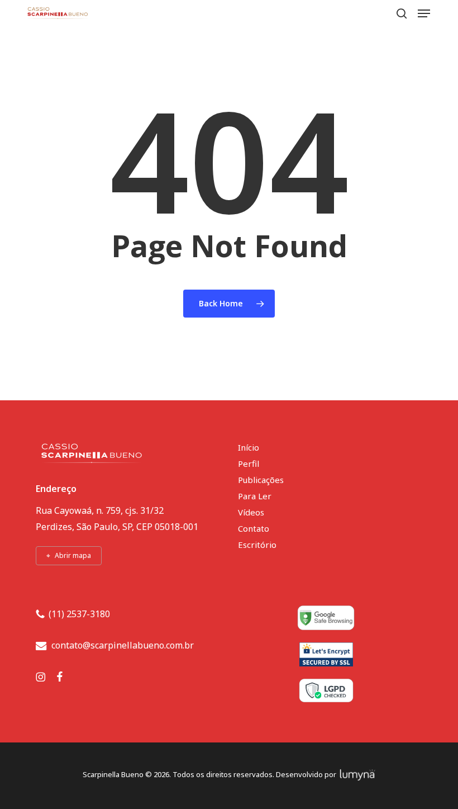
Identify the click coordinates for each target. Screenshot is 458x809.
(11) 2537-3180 (79, 614)
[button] (424, 13)
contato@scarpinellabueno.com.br (122, 645)
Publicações (261, 479)
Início (248, 447)
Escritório (257, 544)
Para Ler (254, 496)
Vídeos (251, 512)
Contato (253, 528)
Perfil (248, 463)
